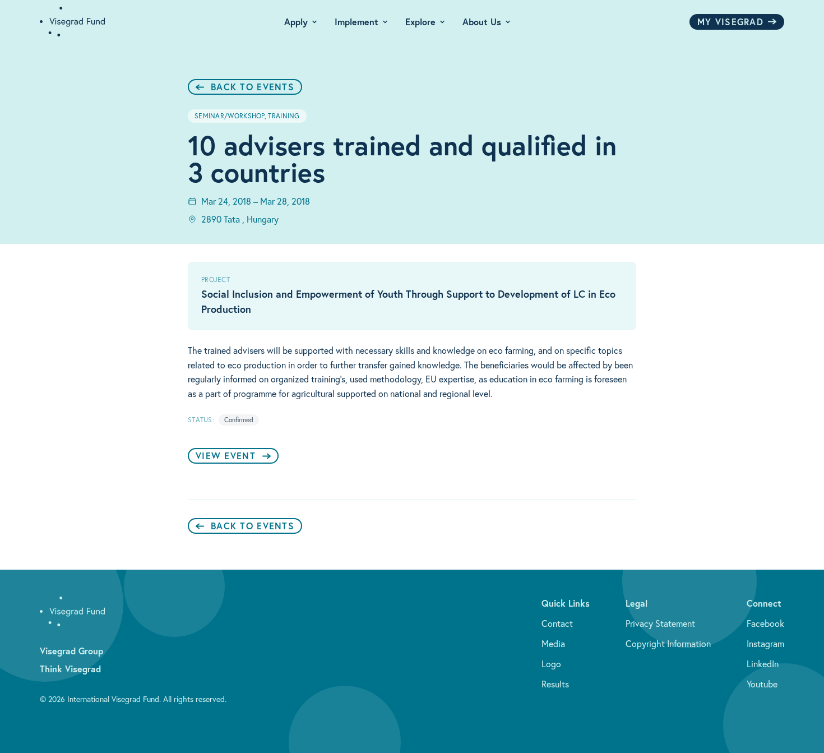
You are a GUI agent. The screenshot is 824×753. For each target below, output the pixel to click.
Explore (420, 21)
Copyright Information (668, 643)
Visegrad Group (71, 651)
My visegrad (730, 21)
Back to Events (252, 87)
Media (553, 643)
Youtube (762, 684)
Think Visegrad (70, 669)
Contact (557, 623)
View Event (226, 455)
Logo (551, 663)
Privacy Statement (660, 623)
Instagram (765, 643)
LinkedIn (763, 663)
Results (555, 684)
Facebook (765, 623)
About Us (481, 21)
